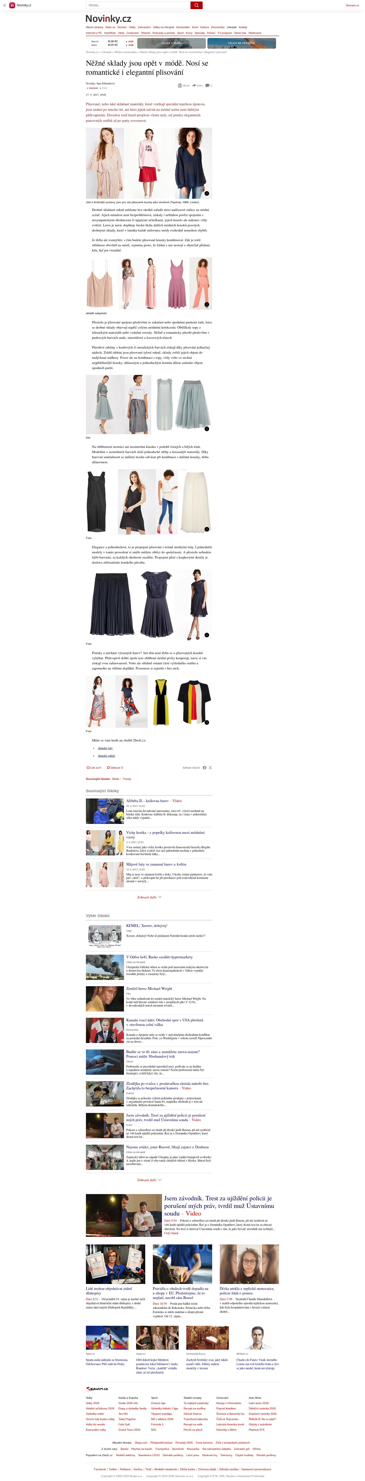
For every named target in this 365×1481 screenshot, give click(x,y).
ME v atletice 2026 (162, 1419)
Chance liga (158, 1403)
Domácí (122, 27)
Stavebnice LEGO (149, 1455)
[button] (149, 163)
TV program (224, 32)
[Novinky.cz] (109, 19)
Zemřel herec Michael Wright (149, 988)
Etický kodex (187, 1469)
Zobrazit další (146, 897)
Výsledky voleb (95, 1413)
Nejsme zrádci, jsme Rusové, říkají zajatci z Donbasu (167, 1146)
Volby (132, 27)
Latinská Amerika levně (230, 1424)
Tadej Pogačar (127, 1419)
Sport (180, 32)
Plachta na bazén (141, 1448)
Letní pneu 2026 (259, 1403)
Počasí (211, 32)
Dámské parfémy (173, 1455)
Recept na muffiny (195, 1408)
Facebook (100, 1469)
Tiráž (148, 1469)
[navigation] (5, 5)
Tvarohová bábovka (196, 1419)
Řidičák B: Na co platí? (262, 1419)
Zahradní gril (241, 1448)
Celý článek (171, 1233)
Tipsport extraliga (161, 1413)
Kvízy (189, 32)
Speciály (200, 32)
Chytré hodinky (244, 1455)
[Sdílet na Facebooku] (204, 768)
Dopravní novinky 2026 (263, 1413)
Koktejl (243, 27)
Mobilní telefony (125, 1455)
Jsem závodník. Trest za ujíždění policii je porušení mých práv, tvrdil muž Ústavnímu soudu (166, 1117)
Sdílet (200, 85)
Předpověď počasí (161, 1442)
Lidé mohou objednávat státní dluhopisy (109, 1291)
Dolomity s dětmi (226, 1429)
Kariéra (138, 1469)
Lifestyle (232, 27)
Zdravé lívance (193, 1413)
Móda (115, 778)
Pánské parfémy (266, 1455)
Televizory (226, 1455)
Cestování (133, 32)
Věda (121, 32)
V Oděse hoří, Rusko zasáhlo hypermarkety (159, 956)
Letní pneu (192, 1455)
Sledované (254, 32)
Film (128, 993)
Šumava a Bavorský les (230, 1413)
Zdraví (129, 1061)
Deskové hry (209, 1455)
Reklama (125, 1469)
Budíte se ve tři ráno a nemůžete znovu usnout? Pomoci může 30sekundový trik (163, 1054)
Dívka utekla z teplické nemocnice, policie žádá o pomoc (247, 1291)
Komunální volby (96, 1429)
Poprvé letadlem (226, 1408)
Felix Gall (124, 1424)
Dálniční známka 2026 (262, 1408)
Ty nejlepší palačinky (196, 1403)
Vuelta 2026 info (128, 1403)
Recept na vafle (193, 1424)
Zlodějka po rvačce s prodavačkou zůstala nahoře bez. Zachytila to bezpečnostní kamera (167, 1086)
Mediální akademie (165, 1469)
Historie (145, 32)
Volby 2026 (92, 1403)
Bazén (124, 1448)
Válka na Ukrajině (163, 27)
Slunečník (178, 1448)
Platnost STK (256, 1429)
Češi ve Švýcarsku (227, 1419)
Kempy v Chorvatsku (228, 1403)
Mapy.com (141, 1442)
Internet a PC (94, 32)
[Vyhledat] (196, 5)
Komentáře (183, 27)
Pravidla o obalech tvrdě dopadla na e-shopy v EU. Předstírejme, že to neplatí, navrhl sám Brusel (180, 1293)
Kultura (204, 27)
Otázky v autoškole (260, 1424)
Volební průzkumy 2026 (100, 1408)
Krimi (195, 27)
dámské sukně (106, 756)
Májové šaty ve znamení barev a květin (156, 864)
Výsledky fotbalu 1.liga (164, 1408)
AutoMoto (110, 32)
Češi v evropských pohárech (233, 1442)
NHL (153, 1429)
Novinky (90, 83)
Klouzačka (193, 1448)
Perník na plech (193, 1429)
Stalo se (110, 27)
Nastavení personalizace (256, 1469)
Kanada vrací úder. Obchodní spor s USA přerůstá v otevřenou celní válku (164, 1022)
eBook (185, 85)
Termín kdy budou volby (100, 1419)
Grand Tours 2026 (129, 1429)
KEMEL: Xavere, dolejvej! (146, 925)
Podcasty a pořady (163, 32)
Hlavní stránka (94, 27)
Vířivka (256, 1448)
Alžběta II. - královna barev (147, 800)
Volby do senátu (95, 1424)
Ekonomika (218, 27)
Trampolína (162, 1448)
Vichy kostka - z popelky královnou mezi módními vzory (165, 834)
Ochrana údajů (207, 1469)
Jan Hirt (123, 1413)
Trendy (127, 778)
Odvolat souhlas (229, 1469)
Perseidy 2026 (184, 1442)
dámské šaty (105, 748)
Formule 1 (157, 1424)
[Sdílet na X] (210, 768)
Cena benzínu (204, 1442)
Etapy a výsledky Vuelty (132, 1408)
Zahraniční (144, 27)
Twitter (113, 1469)
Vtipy (129, 931)
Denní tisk (240, 32)
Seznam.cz (352, 5)
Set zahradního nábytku (216, 1448)
